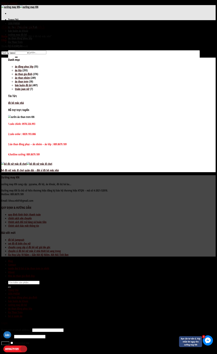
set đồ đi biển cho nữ (19, 243)
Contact (12, 265)
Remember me (21, 343)
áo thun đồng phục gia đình (22, 297)
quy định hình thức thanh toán (24, 214)
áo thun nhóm (22, 78)
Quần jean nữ (22, 89)
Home (4, 36)
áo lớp (18, 70)
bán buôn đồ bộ (23, 85)
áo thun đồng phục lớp (20, 38)
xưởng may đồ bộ (17, 305)
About (11, 272)
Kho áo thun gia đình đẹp (21, 276)
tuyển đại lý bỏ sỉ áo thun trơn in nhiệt (28, 268)
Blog (10, 261)
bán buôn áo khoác (18, 31)
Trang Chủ (13, 20)
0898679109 (12, 349)
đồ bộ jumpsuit (16, 240)
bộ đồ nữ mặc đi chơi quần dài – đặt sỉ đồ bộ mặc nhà (30, 170)
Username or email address (16, 330)
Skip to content (9, 3)
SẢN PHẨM (14, 23)
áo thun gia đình (23, 74)
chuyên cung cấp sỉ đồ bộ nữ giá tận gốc (29, 247)
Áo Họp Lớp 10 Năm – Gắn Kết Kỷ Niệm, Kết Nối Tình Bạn (38, 255)
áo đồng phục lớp (24, 66)
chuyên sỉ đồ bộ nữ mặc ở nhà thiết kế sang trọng (34, 251)
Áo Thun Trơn (15, 42)
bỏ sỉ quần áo (15, 316)
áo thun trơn (21, 81)
